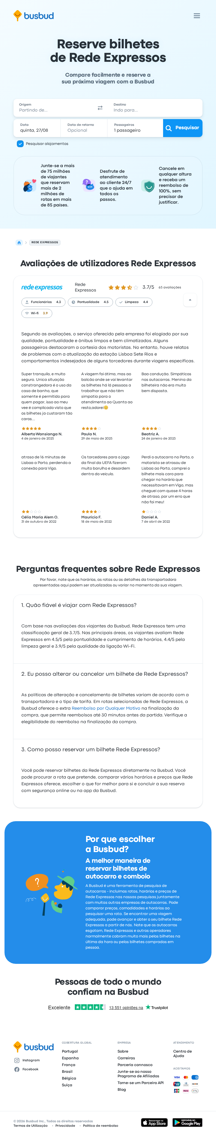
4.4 (145, 302)
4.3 (58, 302)
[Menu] (197, 16)
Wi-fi (35, 313)
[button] (100, 107)
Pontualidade (88, 302)
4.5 (106, 302)
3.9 (45, 313)
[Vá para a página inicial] (34, 15)
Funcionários (41, 302)
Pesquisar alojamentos (47, 143)
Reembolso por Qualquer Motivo (106, 709)
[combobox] (53, 108)
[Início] (19, 242)
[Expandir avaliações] (190, 300)
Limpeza (132, 302)
